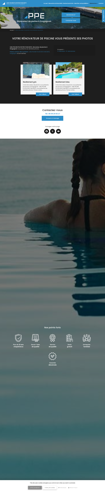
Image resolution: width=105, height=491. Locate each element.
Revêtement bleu (63, 82)
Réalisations (93, 3)
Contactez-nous (71, 20)
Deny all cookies (50, 487)
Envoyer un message (52, 118)
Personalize (63, 487)
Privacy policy (73, 487)
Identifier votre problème (81, 3)
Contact (101, 3)
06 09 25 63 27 (70, 15)
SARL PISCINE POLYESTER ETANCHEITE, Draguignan (30, 52)
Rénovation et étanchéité (55, 3)
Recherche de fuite (68, 3)
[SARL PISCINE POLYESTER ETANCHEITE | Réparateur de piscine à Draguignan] (3, 3)
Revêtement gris (29, 82)
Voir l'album (42, 94)
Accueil (46, 3)
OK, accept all (35, 487)
